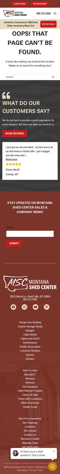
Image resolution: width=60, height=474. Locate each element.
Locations (20, 4)
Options (30, 354)
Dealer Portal (30, 407)
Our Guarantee (30, 386)
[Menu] (55, 13)
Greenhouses (30, 342)
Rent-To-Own (30, 370)
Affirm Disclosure (30, 402)
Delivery (30, 358)
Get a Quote (30, 430)
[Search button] (53, 77)
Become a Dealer (30, 438)
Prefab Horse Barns (30, 346)
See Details (48, 24)
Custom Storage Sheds (30, 326)
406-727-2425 (43, 13)
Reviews (30, 382)
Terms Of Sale (30, 394)
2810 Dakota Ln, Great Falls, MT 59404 (30, 296)
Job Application (30, 447)
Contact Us (30, 434)
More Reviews (14, 133)
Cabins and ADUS (30, 338)
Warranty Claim (30, 443)
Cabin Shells (30, 334)
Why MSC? (30, 374)
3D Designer (39, 4)
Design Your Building (30, 322)
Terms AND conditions (30, 398)
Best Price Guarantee (30, 418)
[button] (11, 159)
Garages (30, 330)
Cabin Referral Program (30, 390)
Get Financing (30, 422)
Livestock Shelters (30, 350)
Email (9, 227)
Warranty (30, 378)
